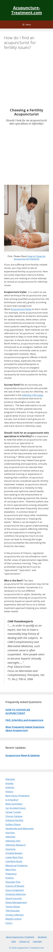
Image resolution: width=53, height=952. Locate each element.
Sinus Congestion (14, 890)
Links (13, 941)
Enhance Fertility (14, 820)
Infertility (10, 836)
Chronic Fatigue (13, 816)
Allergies (10, 779)
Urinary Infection (14, 914)
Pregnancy (11, 873)
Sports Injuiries (13, 898)
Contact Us (24, 941)
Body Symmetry (14, 803)
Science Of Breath (14, 885)
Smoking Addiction (15, 894)
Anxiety (9, 783)
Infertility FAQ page (32, 395)
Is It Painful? (11, 799)
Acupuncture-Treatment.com (26, 10)
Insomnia (10, 849)
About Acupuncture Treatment (20, 937)
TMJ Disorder (12, 910)
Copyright (37, 941)
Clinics (8, 923)
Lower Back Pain (14, 857)
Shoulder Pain (13, 881)
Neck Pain (10, 869)
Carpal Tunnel (13, 812)
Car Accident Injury (15, 808)
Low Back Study (13, 861)
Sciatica (9, 877)
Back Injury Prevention (17, 795)
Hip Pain (10, 832)
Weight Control (13, 918)
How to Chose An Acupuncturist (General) (30, 257)
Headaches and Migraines (19, 828)
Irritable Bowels (13, 853)
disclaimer (42, 937)
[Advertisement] (26, 80)
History (9, 791)
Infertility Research (15, 844)
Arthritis (9, 787)
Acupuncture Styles (21, 309)
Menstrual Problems (16, 865)
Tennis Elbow (12, 906)
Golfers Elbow (12, 824)
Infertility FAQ (12, 840)
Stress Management (16, 902)
